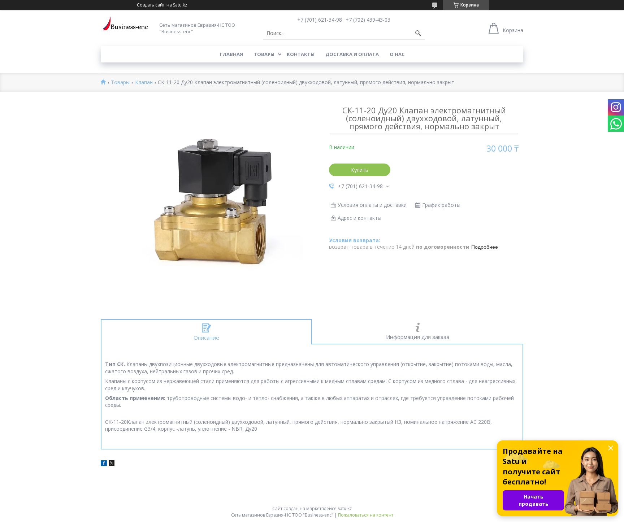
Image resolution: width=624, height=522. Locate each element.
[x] (111, 464)
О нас (397, 54)
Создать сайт (151, 5)
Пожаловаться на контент (365, 515)
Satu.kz (345, 508)
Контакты (301, 54)
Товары (264, 54)
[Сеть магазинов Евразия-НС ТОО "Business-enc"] (128, 26)
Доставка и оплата (352, 54)
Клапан (144, 82)
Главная (231, 54)
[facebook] (104, 464)
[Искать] (418, 33)
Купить (359, 169)
